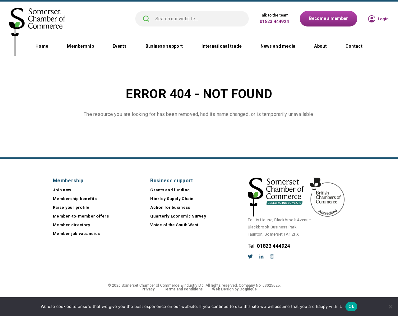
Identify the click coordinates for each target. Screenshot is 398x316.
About (320, 46)
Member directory (71, 225)
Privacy (148, 289)
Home (41, 46)
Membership (80, 46)
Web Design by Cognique (234, 289)
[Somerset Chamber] (37, 32)
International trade (221, 46)
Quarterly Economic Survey (178, 216)
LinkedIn (261, 256)
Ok (351, 306)
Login (383, 19)
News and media (278, 46)
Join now (62, 190)
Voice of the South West (174, 225)
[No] (390, 307)
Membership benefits (75, 198)
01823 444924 (274, 21)
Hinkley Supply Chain (171, 198)
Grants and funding (170, 190)
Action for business (170, 207)
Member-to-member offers (81, 216)
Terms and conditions (183, 289)
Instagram (272, 256)
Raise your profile (71, 207)
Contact (354, 46)
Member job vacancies (76, 233)
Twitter (250, 256)
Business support (164, 46)
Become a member (328, 18)
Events (120, 46)
